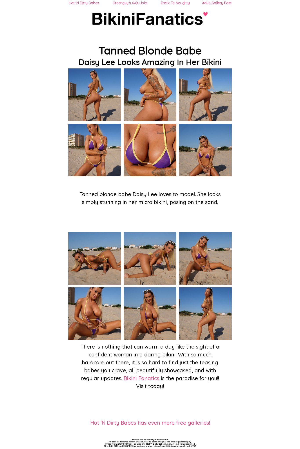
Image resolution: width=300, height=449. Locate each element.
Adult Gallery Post (216, 3)
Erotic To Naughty (175, 3)
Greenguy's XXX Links (130, 3)
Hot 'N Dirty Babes (84, 3)
